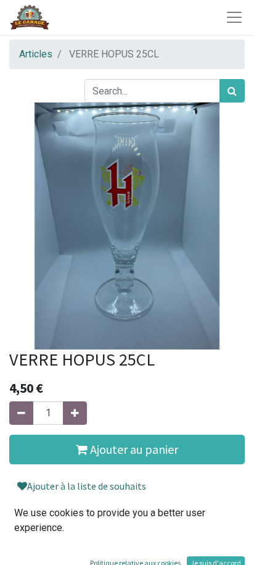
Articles (35, 54)
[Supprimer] (21, 413)
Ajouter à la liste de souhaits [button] (86, 486)
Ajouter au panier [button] (133, 449)
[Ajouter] (75, 413)
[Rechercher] (232, 91)
